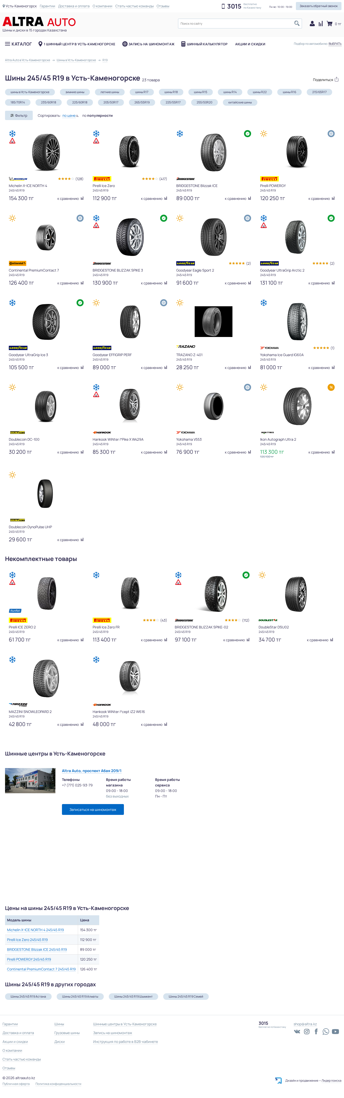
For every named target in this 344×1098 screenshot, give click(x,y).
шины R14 (230, 92)
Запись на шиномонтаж (151, 44)
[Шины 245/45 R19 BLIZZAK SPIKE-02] (212, 594)
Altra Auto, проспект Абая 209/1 (92, 770)
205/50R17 (111, 102)
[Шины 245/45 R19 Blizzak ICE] (213, 152)
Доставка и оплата (74, 6)
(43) (163, 620)
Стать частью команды (134, 6)
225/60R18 (79, 102)
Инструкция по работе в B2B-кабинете (125, 1041)
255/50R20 (204, 102)
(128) (79, 178)
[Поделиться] (323, 79)
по (97, 115)
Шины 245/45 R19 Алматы (80, 996)
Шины (59, 1023)
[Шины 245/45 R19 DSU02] (296, 594)
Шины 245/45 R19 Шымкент (133, 996)
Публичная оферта (16, 1084)
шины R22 (260, 92)
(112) (246, 620)
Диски (59, 1041)
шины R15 (200, 92)
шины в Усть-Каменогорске (30, 92)
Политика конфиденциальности (58, 1084)
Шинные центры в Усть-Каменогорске (125, 1023)
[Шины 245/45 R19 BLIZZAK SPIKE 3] (130, 237)
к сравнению (68, 198)
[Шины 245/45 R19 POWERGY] (297, 152)
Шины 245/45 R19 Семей (186, 996)
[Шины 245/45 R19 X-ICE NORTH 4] (46, 152)
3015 (234, 6)
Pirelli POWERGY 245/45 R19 (29, 959)
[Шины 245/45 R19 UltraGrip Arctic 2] (297, 237)
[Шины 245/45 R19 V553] (213, 406)
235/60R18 (48, 102)
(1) (332, 348)
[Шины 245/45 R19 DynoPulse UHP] (46, 494)
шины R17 (141, 92)
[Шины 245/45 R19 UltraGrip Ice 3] (46, 321)
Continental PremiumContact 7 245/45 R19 (41, 969)
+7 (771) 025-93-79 (77, 785)
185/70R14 (18, 102)
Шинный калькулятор (207, 44)
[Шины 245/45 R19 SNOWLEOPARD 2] (46, 678)
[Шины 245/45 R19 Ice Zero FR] (130, 594)
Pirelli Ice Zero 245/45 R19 (27, 939)
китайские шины (240, 102)
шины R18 (171, 92)
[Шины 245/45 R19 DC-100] (46, 406)
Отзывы (163, 6)
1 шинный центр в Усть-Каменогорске (80, 44)
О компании (102, 6)
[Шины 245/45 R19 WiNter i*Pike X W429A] (130, 406)
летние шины (109, 92)
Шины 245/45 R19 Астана (28, 996)
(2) (248, 263)
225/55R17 (173, 102)
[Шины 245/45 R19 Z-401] (213, 321)
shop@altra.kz (305, 1023)
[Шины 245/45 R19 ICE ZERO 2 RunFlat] (46, 594)
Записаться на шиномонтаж (93, 809)
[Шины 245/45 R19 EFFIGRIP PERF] (130, 321)
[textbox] (240, 23)
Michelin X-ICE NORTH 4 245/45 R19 (35, 929)
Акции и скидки (250, 44)
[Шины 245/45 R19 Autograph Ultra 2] (297, 406)
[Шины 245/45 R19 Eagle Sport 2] (213, 237)
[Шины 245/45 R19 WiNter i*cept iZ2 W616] (130, 678)
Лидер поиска (331, 1080)
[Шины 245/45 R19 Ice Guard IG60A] (297, 321)
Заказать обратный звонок (319, 6)
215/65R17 (319, 92)
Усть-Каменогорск (21, 6)
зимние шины (74, 92)
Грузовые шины (67, 1032)
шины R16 (289, 92)
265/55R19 (142, 102)
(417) (163, 178)
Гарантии (47, 6)
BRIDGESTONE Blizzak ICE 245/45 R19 (37, 949)
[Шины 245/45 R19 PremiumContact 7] (46, 237)
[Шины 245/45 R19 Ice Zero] (130, 152)
